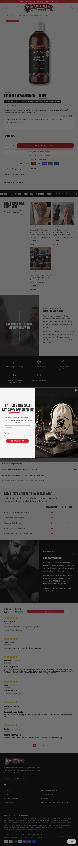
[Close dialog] (76, 391)
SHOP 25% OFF (17, 441)
